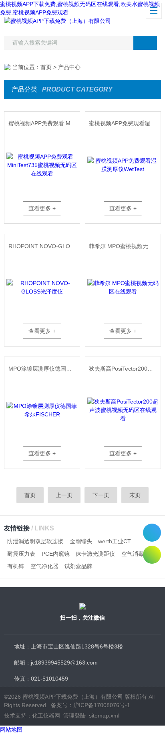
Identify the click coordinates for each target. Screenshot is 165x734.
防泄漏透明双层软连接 (35, 541)
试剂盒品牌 (78, 566)
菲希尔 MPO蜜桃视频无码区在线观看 (124, 246)
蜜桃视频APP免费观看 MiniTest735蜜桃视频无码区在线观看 (44, 123)
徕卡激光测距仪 (95, 553)
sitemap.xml (104, 715)
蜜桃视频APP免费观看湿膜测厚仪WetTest (124, 123)
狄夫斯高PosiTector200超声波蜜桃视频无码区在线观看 (124, 368)
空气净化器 (44, 566)
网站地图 (11, 729)
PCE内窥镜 (56, 553)
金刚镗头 (81, 541)
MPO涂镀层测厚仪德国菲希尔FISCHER (44, 368)
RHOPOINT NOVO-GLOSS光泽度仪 (44, 246)
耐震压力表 (21, 553)
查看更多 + (42, 208)
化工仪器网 (46, 715)
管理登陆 (74, 715)
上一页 (64, 495)
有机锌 (15, 566)
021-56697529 (152, 533)
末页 (135, 495)
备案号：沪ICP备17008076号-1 (90, 705)
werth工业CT (114, 541)
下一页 (101, 495)
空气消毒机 (135, 553)
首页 (46, 67)
